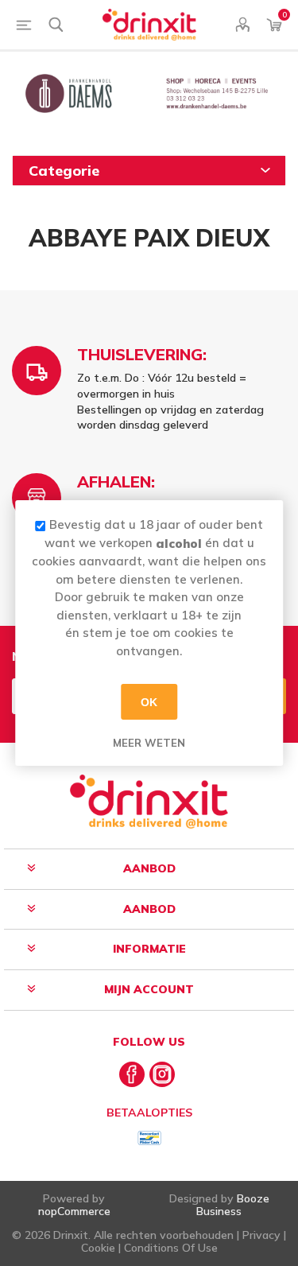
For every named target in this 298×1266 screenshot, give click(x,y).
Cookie (98, 1248)
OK (149, 701)
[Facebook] (132, 1074)
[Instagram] (162, 1074)
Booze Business (232, 1204)
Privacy (261, 1235)
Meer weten (149, 742)
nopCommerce (74, 1211)
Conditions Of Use (171, 1248)
